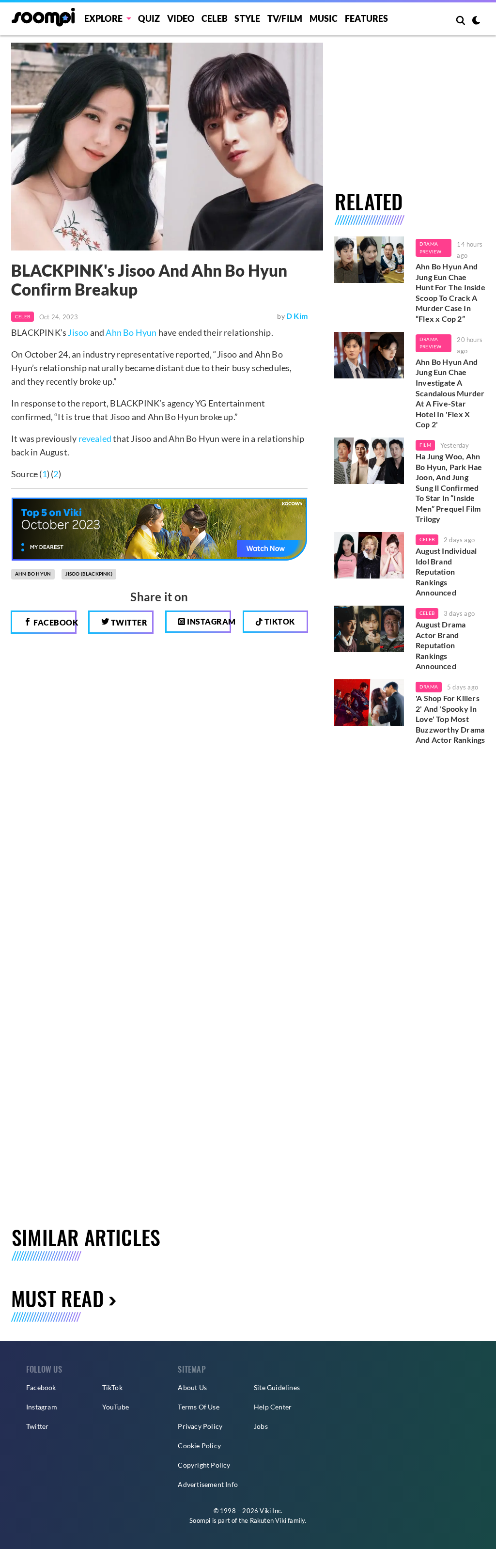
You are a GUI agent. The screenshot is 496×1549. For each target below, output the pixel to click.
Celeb (215, 18)
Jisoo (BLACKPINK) (88, 574)
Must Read (57, 1298)
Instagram (208, 621)
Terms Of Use (198, 1407)
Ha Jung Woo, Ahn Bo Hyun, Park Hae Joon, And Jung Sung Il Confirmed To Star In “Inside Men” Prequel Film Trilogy (449, 488)
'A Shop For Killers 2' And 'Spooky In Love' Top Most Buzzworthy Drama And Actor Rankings (450, 718)
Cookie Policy (199, 1445)
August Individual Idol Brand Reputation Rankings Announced (446, 571)
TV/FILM (284, 18)
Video (181, 18)
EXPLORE (103, 18)
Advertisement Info (208, 1484)
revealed (95, 438)
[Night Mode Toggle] (476, 21)
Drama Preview (430, 247)
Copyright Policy (204, 1465)
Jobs (261, 1426)
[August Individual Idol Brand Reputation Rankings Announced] (369, 555)
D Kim (297, 315)
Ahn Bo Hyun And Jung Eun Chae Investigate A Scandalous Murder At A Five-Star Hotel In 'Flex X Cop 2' (450, 393)
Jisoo (78, 332)
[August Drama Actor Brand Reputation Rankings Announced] (369, 629)
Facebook (54, 622)
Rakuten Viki (268, 1520)
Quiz (149, 18)
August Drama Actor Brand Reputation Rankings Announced (440, 645)
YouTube (115, 1407)
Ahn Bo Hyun (131, 332)
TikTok (112, 1387)
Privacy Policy (200, 1426)
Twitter (128, 622)
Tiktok (279, 621)
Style (247, 18)
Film (425, 445)
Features (366, 18)
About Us (192, 1387)
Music (324, 18)
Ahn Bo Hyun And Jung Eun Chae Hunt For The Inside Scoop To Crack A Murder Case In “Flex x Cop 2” (450, 292)
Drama (428, 686)
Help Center (273, 1407)
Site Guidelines (277, 1387)
